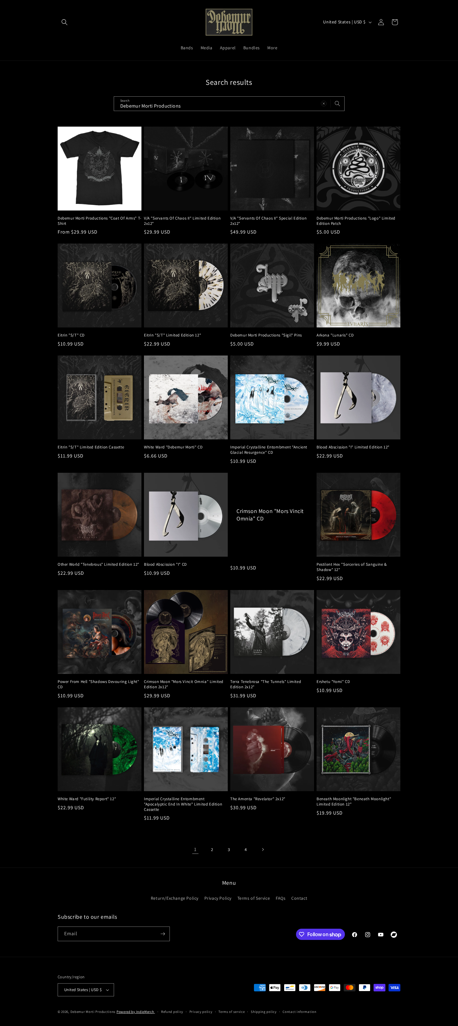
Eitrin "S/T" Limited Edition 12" (172, 335)
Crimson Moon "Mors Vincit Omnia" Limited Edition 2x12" (183, 684)
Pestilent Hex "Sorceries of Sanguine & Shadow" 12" (352, 567)
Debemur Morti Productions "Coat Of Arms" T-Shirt (99, 221)
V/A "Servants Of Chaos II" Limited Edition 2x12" (182, 221)
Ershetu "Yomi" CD (333, 681)
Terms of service (231, 1011)
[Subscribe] (162, 934)
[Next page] (263, 849)
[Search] (337, 103)
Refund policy (172, 1011)
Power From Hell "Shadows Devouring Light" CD (98, 684)
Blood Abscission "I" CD (165, 564)
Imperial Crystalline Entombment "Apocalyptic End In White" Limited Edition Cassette (183, 804)
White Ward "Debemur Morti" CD (173, 447)
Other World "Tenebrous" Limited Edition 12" (98, 564)
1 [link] (195, 849)
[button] (64, 22)
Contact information (299, 1011)
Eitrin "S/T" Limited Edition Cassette (91, 447)
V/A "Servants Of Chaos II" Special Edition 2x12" (268, 221)
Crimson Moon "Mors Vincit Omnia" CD (270, 514)
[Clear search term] (324, 103)
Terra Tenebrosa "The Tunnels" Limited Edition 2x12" (265, 684)
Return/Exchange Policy (174, 898)
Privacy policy (200, 1011)
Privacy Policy (217, 898)
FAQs (280, 898)
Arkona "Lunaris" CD (335, 335)
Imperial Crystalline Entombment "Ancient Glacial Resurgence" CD (268, 450)
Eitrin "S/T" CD (71, 335)
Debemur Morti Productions (93, 1011)
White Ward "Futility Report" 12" (87, 798)
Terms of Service (253, 898)
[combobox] (229, 104)
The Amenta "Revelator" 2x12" (257, 798)
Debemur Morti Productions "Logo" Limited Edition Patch (356, 221)
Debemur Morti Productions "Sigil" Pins (266, 335)
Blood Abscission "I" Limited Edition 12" (353, 447)
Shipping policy (264, 1011)
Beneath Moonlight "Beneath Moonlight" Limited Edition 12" (354, 801)
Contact (299, 898)
